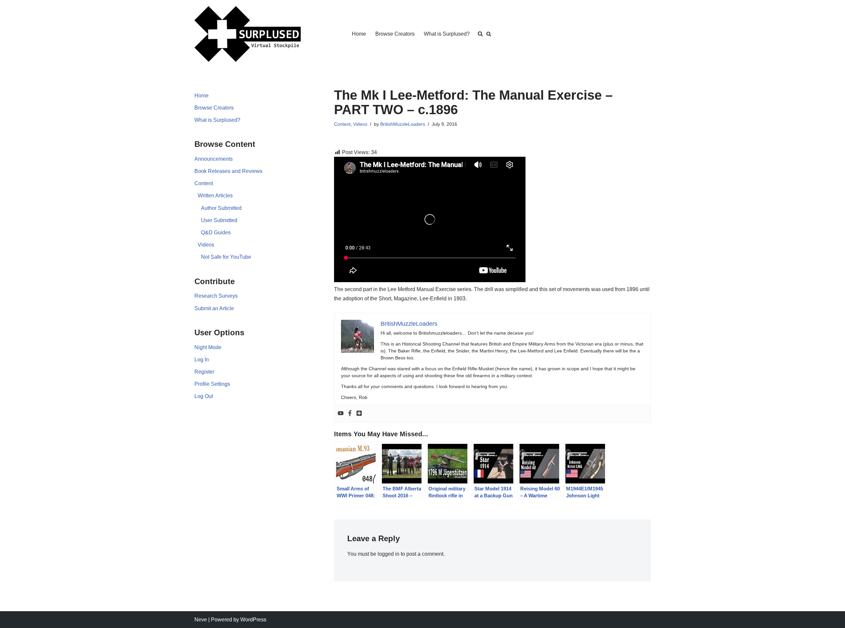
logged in (388, 554)
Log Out (203, 396)
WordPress (253, 619)
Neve (200, 619)
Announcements (213, 159)
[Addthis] (359, 413)
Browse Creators (395, 34)
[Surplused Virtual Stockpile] (247, 34)
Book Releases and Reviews (228, 171)
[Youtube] (341, 413)
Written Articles (215, 195)
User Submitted (219, 220)
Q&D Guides (216, 232)
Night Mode (207, 347)
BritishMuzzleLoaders (402, 124)
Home (359, 34)
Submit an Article (214, 308)
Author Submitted (221, 208)
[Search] (488, 33)
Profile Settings (212, 384)
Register (204, 372)
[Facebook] (350, 413)
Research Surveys (216, 296)
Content (203, 183)
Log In (201, 359)
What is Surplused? (447, 34)
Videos (206, 245)
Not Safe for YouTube (226, 257)
